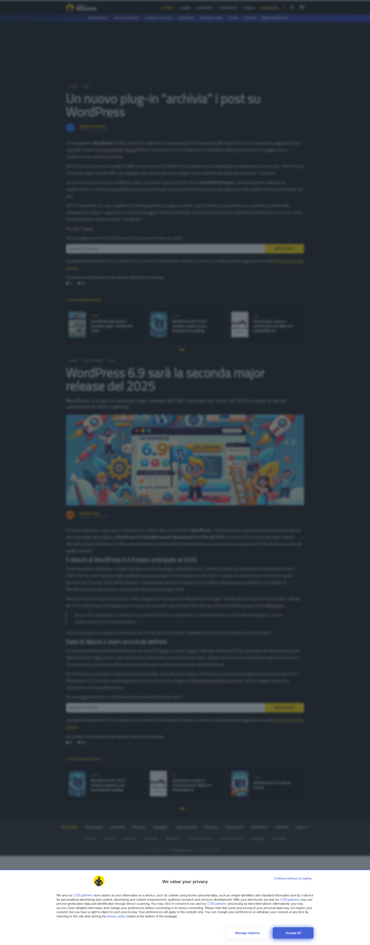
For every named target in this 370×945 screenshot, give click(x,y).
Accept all (293, 933)
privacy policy (116, 916)
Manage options (247, 933)
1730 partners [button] (83, 895)
